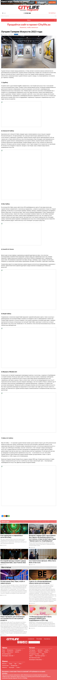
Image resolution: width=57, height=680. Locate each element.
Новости (4, 667)
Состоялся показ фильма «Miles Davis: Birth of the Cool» (42, 561)
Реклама (39, 638)
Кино (3, 650)
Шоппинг (40, 650)
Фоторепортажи (6, 654)
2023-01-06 (32, 547)
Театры (46, 652)
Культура (11, 667)
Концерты (18, 650)
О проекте (31, 638)
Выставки (10, 652)
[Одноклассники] (4, 516)
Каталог (32, 648)
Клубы (47, 650)
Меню (29, 20)
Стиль (18, 667)
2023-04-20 (4, 545)
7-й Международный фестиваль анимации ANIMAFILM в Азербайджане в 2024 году (40, 618)
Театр (3, 652)
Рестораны (32, 650)
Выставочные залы (34, 657)
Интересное (14, 665)
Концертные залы (34, 654)
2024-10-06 (4, 595)
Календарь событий (7, 655)
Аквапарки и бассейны (35, 659)
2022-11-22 (4, 564)
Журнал (5, 661)
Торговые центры (40, 655)
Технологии (5, 665)
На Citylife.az (52, 13)
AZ (5, 13)
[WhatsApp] (9, 516)
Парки (31, 655)
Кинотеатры (32, 652)
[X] (6, 516)
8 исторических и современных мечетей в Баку (12, 536)
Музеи (40, 652)
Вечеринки (10, 650)
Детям (17, 652)
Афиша (4, 648)
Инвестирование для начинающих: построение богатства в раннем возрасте (13, 618)
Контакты (47, 638)
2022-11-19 (32, 564)
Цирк (43, 654)
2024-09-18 (32, 628)
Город (10, 663)
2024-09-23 (32, 603)
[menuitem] (29, 20)
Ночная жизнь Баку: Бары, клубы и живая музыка (13, 582)
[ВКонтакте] (2, 516)
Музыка (4, 663)
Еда (15, 663)
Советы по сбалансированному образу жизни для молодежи (40, 582)
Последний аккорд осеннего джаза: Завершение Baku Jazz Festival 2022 (13, 561)
